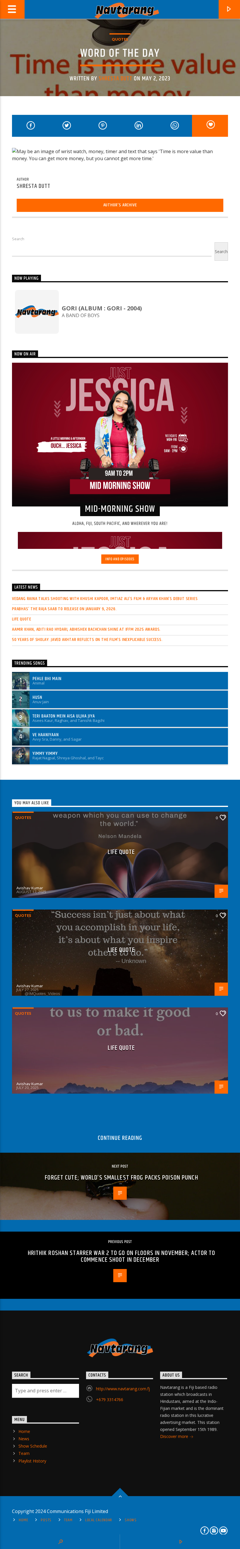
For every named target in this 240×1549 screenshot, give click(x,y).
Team (24, 1453)
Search (18, 238)
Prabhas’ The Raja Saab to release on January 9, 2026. (64, 609)
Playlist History (32, 1461)
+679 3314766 (109, 1399)
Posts (46, 1520)
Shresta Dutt (115, 78)
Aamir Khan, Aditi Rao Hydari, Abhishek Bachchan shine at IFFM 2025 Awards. (86, 629)
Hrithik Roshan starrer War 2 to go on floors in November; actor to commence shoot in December (121, 1256)
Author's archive (120, 205)
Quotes (120, 39)
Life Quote (21, 619)
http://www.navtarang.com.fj (123, 1388)
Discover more (174, 1436)
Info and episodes (120, 559)
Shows (131, 1520)
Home (24, 1431)
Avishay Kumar (29, 888)
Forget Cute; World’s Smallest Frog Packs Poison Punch (121, 1178)
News (23, 1438)
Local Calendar (98, 1520)
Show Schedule (32, 1446)
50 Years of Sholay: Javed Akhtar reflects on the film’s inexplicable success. (87, 639)
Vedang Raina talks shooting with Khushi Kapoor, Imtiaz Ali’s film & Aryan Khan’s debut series (105, 598)
